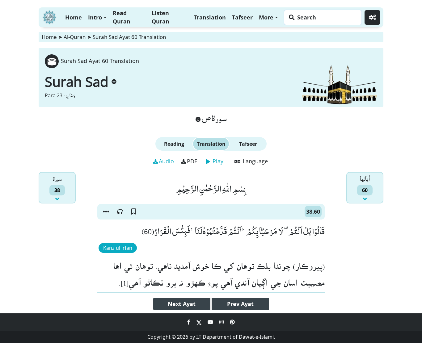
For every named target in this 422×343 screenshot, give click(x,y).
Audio (166, 161)
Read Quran (121, 17)
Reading (174, 143)
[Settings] (372, 17)
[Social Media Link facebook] (189, 322)
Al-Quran (75, 36)
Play (217, 161)
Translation (210, 17)
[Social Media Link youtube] (211, 322)
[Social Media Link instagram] (222, 322)
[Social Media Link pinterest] (232, 322)
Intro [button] (95, 17)
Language (254, 161)
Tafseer (242, 17)
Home (73, 17)
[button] (106, 211)
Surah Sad (76, 81)
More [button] (266, 17)
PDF (192, 161)
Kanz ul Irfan (117, 248)
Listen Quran (160, 17)
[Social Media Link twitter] (199, 322)
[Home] (49, 16)
